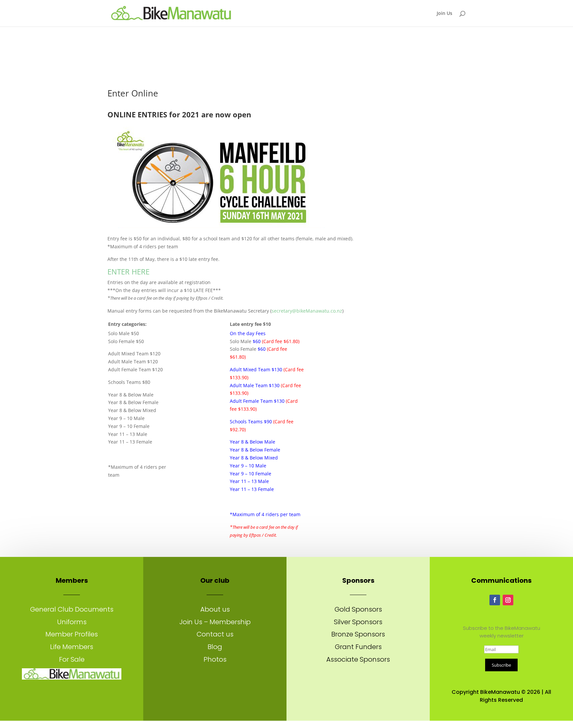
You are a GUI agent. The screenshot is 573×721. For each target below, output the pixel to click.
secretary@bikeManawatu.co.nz (307, 311)
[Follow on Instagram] (508, 600)
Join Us (444, 13)
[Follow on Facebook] (494, 600)
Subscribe (501, 665)
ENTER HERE (129, 271)
